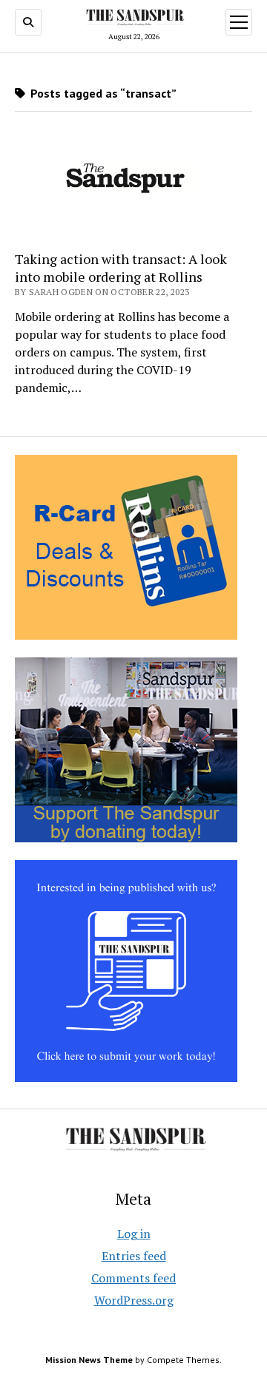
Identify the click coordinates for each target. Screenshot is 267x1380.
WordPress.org (134, 1300)
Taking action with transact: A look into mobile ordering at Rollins (121, 267)
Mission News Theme (89, 1359)
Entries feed (134, 1256)
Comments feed (133, 1278)
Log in (134, 1233)
